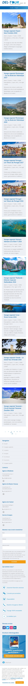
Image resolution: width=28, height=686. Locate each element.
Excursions (6, 460)
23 (12, 433)
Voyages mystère (8, 463)
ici (18, 558)
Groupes (6, 453)
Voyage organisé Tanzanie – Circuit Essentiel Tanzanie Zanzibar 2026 (13, 408)
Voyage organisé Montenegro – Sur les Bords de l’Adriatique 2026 (14, 120)
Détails (16, 20)
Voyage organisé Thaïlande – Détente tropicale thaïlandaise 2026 (13, 280)
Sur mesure (7, 456)
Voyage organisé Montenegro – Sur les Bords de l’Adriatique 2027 (14, 75)
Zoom (12, 20)
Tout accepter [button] (19, 682)
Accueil (5, 443)
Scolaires (6, 450)
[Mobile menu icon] (25, 3)
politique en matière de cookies (12, 678)
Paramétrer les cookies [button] (8, 682)
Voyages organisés (8, 447)
